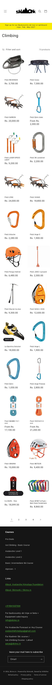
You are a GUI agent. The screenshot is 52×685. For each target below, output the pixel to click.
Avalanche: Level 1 (13, 551)
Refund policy (13, 675)
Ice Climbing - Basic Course (17, 545)
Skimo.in (13, 671)
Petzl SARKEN (10, 117)
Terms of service (40, 675)
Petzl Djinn (9, 384)
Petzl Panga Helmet (13, 272)
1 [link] (11, 519)
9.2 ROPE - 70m (11, 501)
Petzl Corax (34, 80)
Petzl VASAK (35, 197)
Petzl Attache (10, 234)
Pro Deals (9, 539)
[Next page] (40, 520)
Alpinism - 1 (10, 569)
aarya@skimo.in (13, 643)
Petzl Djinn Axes (36, 117)
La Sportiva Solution (13, 346)
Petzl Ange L (35, 346)
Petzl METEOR (35, 464)
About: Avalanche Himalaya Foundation (24, 584)
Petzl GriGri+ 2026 (37, 309)
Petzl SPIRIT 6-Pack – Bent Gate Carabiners (38, 502)
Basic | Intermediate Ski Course (19, 563)
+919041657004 (12, 606)
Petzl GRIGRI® (10, 464)
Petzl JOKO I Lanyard (38, 272)
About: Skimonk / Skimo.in (18, 590)
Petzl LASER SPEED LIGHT (12, 159)
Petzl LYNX (9, 197)
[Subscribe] (41, 659)
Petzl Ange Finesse (37, 384)
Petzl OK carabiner (37, 158)
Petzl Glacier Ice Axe (13, 309)
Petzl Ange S (35, 234)
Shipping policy (27, 679)
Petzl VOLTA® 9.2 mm (37, 422)
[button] (5, 11)
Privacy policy (26, 675)
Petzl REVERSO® (11, 80)
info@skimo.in (12, 620)
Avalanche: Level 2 (13, 557)
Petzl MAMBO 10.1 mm (12, 422)
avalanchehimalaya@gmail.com (20, 631)
